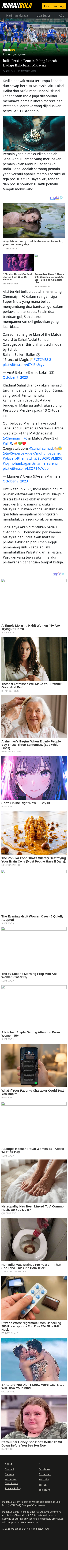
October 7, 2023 (15, 377)
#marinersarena (45, 463)
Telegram (44, 1489)
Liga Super (43, 15)
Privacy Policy (13, 1488)
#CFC (46, 458)
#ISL (37, 458)
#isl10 (7, 443)
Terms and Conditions (11, 1481)
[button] (34, 133)
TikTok (43, 1484)
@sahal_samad (41, 448)
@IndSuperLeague (17, 453)
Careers (9, 1474)
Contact (9, 1469)
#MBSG (56, 458)
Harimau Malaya (17, 15)
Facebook (44, 1469)
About (8, 1464)
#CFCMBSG (42, 359)
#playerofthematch (18, 458)
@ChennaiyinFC (15, 438)
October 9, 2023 (15, 481)
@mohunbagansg (47, 453)
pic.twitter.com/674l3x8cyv (23, 364)
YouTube (44, 1479)
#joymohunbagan (17, 463)
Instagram (45, 1474)
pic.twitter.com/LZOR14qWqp (26, 468)
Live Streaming (54, 6)
